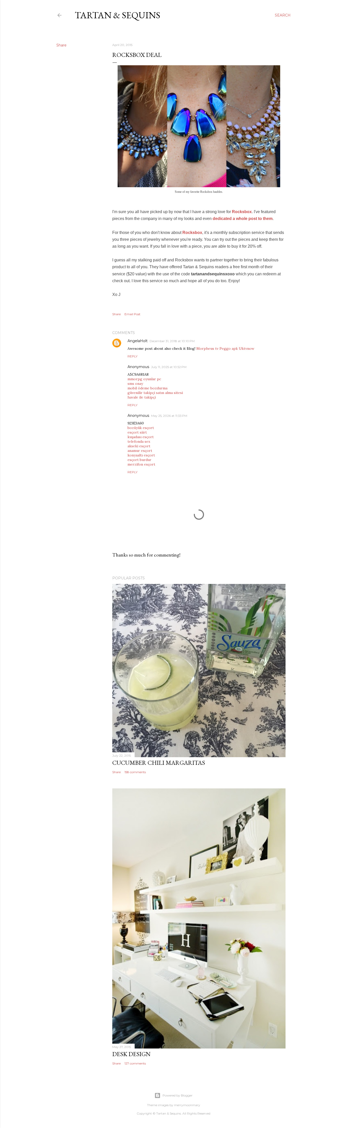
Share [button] (61, 45)
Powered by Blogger (178, 1095)
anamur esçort (140, 450)
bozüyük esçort (141, 427)
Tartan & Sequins (117, 15)
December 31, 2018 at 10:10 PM (172, 341)
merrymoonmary (187, 1105)
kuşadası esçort (141, 437)
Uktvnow (246, 348)
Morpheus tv (207, 348)
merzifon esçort (141, 464)
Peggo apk (228, 348)
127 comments (135, 1063)
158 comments (135, 772)
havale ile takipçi (142, 397)
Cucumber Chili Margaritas (158, 763)
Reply (132, 356)
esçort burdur (139, 459)
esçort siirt (137, 432)
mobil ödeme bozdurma (147, 388)
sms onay (135, 383)
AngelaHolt (138, 341)
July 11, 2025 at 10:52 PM (168, 367)
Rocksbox (242, 212)
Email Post (132, 314)
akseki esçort (139, 446)
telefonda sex (139, 441)
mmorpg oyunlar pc (144, 379)
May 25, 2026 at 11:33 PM (169, 416)
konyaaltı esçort (141, 455)
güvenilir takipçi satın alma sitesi (155, 392)
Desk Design (131, 1054)
